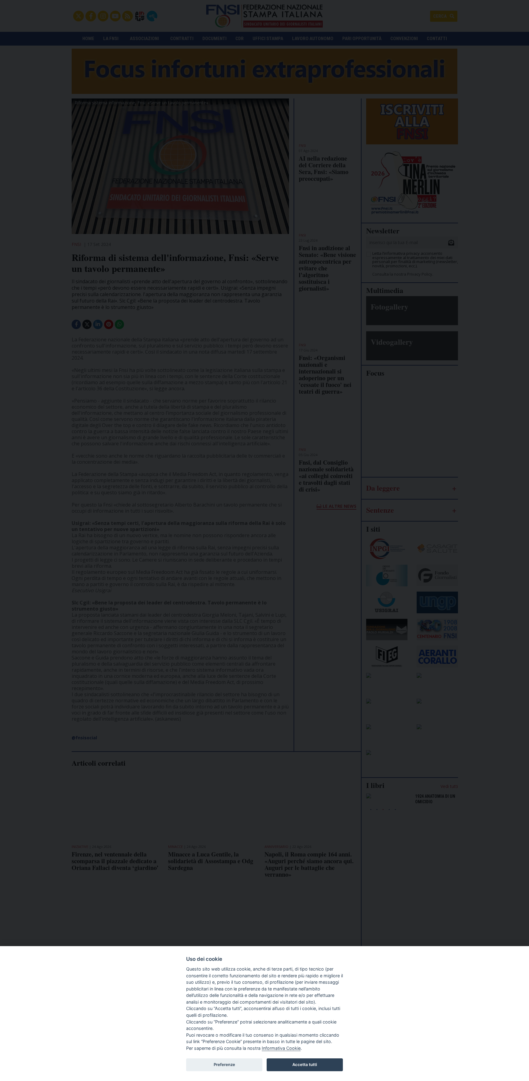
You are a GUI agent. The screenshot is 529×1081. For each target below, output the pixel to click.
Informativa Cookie (281, 1048)
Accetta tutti (304, 1064)
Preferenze (224, 1064)
